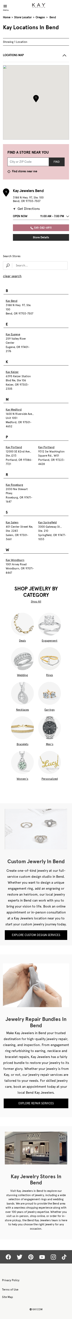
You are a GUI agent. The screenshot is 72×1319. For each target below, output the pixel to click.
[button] (36, 57)
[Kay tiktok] (64, 1257)
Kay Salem (12, 522)
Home (6, 17)
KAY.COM (36, 1309)
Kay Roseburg (14, 485)
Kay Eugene (13, 334)
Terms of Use (10, 1289)
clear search (12, 276)
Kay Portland (14, 447)
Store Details (41, 237)
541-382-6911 (43, 227)
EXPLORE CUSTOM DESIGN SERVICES (36, 935)
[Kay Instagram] (53, 1257)
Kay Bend (11, 301)
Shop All (36, 601)
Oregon (40, 17)
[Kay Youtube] (42, 1257)
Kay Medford (14, 409)
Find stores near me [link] (24, 171)
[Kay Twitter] (19, 1257)
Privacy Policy (10, 1280)
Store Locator (23, 17)
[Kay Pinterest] (30, 1257)
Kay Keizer (12, 372)
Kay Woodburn (15, 560)
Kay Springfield (47, 522)
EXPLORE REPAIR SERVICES (36, 1103)
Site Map (7, 1297)
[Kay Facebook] (8, 1257)
